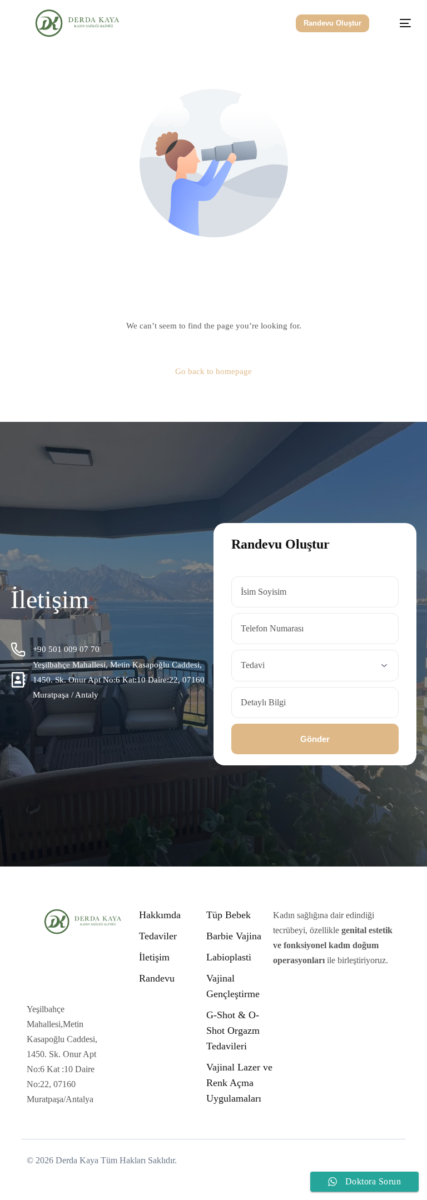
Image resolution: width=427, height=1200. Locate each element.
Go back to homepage (213, 371)
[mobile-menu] (398, 23)
